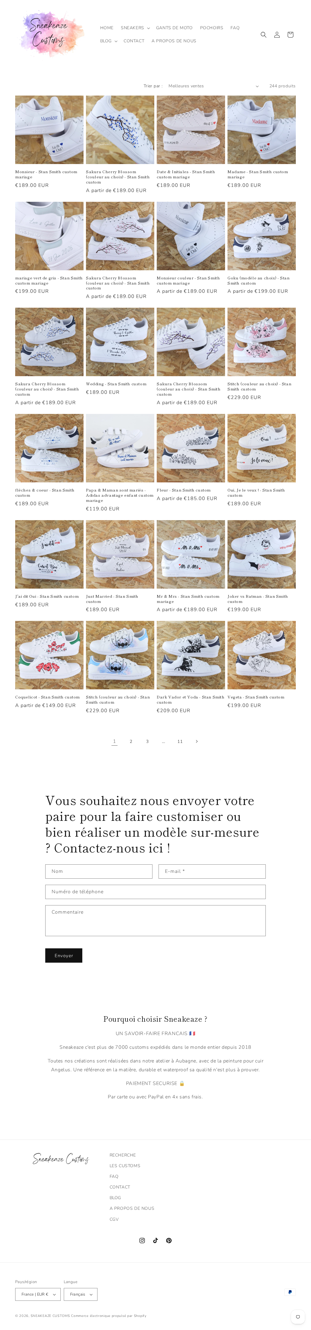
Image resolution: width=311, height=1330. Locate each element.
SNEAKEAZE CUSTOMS (50, 1316)
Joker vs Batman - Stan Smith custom (257, 599)
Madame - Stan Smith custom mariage (257, 174)
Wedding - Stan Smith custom (116, 384)
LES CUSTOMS (125, 1166)
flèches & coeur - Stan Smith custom (45, 493)
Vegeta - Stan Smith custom (256, 697)
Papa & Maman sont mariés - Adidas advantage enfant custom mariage (120, 495)
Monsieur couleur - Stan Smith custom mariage (188, 280)
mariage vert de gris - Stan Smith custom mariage (49, 280)
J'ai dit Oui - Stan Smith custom (47, 596)
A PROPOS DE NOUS (132, 1208)
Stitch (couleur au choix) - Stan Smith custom (259, 386)
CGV (114, 1219)
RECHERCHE (123, 1155)
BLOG (115, 1198)
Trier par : (153, 86)
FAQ (114, 1176)
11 (180, 741)
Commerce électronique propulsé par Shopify (108, 1316)
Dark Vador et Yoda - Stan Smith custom (191, 700)
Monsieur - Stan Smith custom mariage (46, 174)
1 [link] (114, 741)
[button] (134, 28)
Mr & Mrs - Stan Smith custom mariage (188, 599)
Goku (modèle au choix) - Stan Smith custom (258, 280)
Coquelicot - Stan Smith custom (47, 697)
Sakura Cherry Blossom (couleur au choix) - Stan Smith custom (118, 177)
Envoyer (64, 956)
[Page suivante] (196, 741)
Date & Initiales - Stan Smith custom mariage (186, 174)
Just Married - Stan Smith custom (112, 599)
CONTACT (120, 1187)
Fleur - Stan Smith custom (184, 490)
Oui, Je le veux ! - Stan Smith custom (256, 493)
